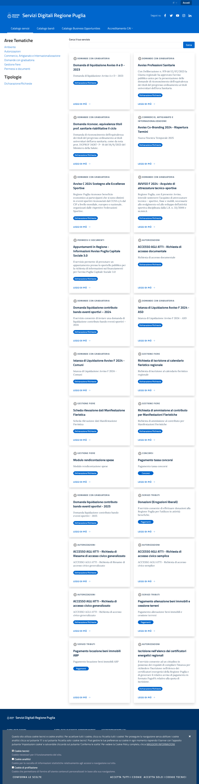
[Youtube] (176, 15)
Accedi (186, 3)
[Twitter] (170, 15)
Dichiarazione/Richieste (18, 83)
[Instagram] (182, 15)
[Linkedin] (189, 15)
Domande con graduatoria (19, 60)
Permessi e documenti (17, 69)
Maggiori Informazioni (161, 744)
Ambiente (10, 47)
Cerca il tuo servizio (79, 39)
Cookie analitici (23, 759)
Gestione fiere (12, 64)
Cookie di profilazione (26, 767)
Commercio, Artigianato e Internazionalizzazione (32, 56)
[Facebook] (164, 15)
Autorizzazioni (12, 51)
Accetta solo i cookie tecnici (165, 777)
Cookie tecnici (22, 751)
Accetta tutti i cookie (126, 777)
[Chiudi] (190, 736)
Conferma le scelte (27, 777)
